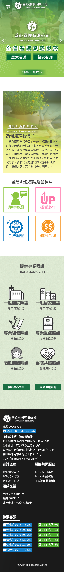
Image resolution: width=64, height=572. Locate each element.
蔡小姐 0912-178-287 (19, 525)
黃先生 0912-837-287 (19, 540)
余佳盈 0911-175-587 (19, 550)
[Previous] (3, 38)
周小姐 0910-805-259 (19, 535)
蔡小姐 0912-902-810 (19, 530)
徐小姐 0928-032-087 (19, 545)
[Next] (60, 38)
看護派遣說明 (48, 387)
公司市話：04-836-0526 (20, 431)
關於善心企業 (16, 387)
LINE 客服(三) (49, 535)
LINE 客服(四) (49, 540)
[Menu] (8, 4)
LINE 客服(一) (49, 525)
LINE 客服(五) (49, 545)
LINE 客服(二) (49, 530)
